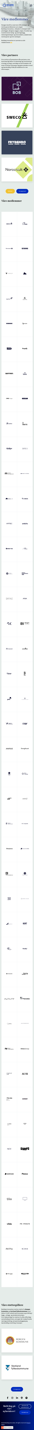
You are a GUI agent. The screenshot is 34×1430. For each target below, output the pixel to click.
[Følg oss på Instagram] (12, 1398)
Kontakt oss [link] (25, 1412)
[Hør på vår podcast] (22, 1398)
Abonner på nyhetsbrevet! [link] (25, 1406)
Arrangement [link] (22, 191)
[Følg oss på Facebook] (7, 1398)
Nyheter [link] (10, 191)
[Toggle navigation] (31, 5)
